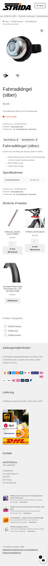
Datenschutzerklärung (12, 553)
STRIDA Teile (13, 331)
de (14, 129)
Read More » (24, 502)
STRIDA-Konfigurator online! (19, 527)
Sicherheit (32, 129)
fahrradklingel (21, 129)
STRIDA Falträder (15, 326)
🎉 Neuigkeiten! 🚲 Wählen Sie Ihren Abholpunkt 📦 (26, 518)
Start (7, 21)
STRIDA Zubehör (17, 21)
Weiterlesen (12, 301)
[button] (42, 31)
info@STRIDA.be (10, 462)
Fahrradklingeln (30, 21)
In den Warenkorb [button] (12, 250)
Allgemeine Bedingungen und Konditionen (20, 550)
